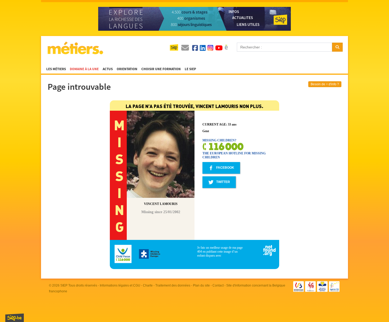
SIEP (63, 285)
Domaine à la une (84, 69)
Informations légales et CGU (120, 285)
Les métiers (56, 69)
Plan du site (201, 285)
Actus (108, 69)
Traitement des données (172, 285)
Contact (218, 285)
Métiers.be (75, 48)
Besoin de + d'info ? (325, 84)
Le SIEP (190, 69)
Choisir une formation (161, 69)
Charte (148, 285)
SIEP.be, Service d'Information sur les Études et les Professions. (14, 318)
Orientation (127, 69)
